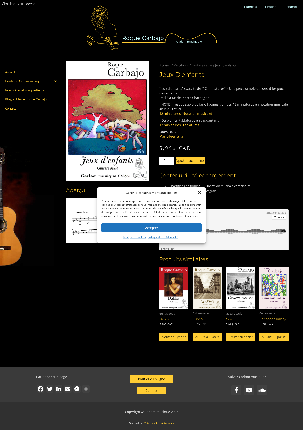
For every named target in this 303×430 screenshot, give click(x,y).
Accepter (151, 228)
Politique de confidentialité (163, 237)
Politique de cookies (134, 237)
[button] (199, 193)
